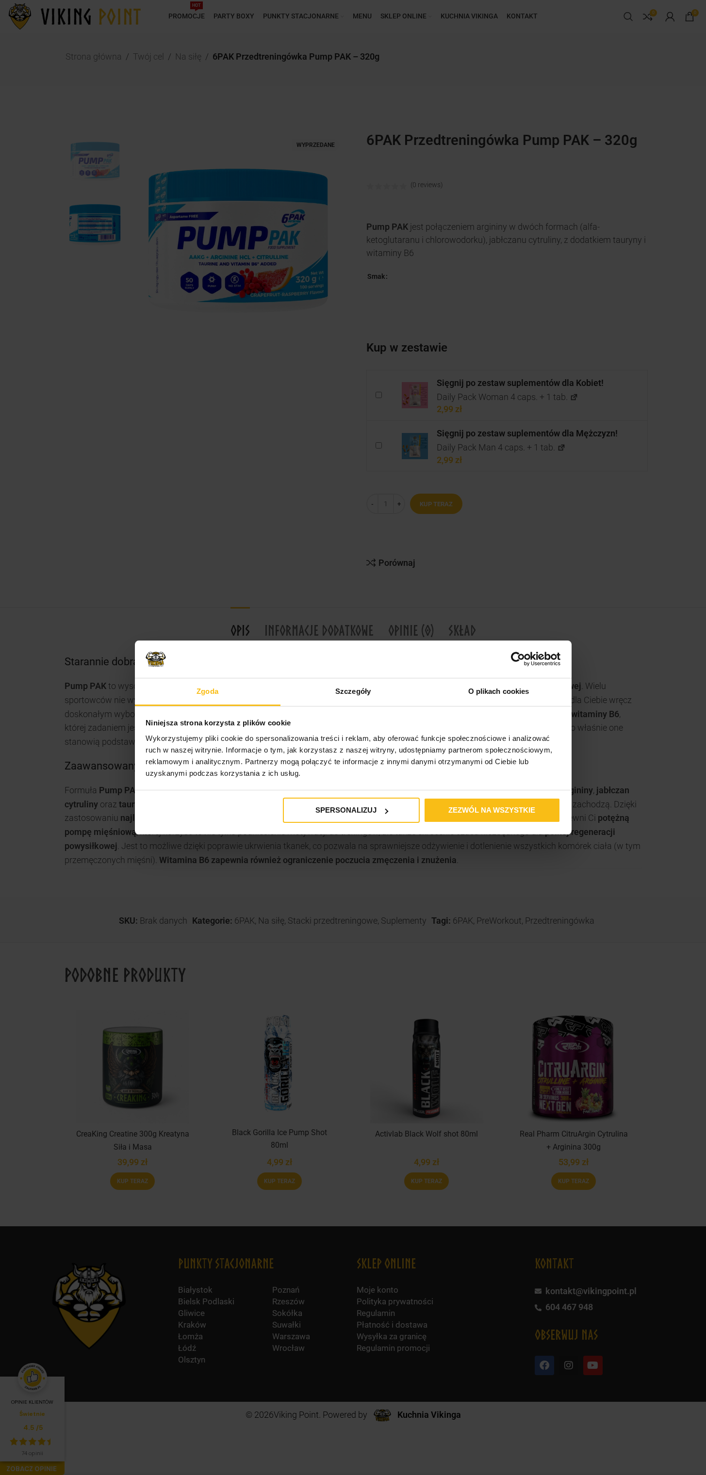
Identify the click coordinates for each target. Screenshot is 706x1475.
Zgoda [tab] (207, 691)
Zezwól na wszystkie (491, 810)
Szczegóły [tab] (353, 691)
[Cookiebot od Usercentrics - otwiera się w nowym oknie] (518, 659)
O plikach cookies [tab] (498, 691)
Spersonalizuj (346, 810)
